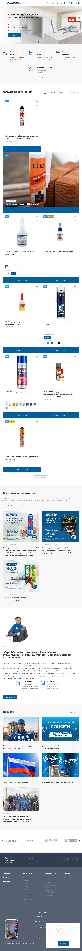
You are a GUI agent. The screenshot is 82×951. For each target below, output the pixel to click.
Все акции (8, 506)
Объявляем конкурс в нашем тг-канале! (57, 783)
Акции (6, 878)
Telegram (41, 927)
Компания (27, 874)
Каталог (6, 874)
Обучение (48, 883)
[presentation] (2, 841)
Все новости (74, 712)
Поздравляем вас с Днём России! (15, 783)
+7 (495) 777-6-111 (41, 912)
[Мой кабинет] (58, 3)
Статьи (25, 883)
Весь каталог (74, 92)
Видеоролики (49, 895)
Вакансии (26, 892)
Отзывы (25, 886)
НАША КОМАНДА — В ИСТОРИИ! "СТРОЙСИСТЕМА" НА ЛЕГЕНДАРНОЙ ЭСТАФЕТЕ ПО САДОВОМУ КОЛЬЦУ (17, 819)
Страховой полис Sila (52, 898)
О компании (27, 878)
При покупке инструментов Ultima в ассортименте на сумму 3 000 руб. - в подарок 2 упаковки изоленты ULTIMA (58, 550)
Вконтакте (36, 927)
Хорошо (63, 943)
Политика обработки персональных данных (20, 943)
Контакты (26, 902)
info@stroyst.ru (42, 916)
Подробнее (14, 35)
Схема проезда (28, 899)
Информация (50, 874)
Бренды (6, 882)
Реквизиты (26, 889)
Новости (25, 880)
